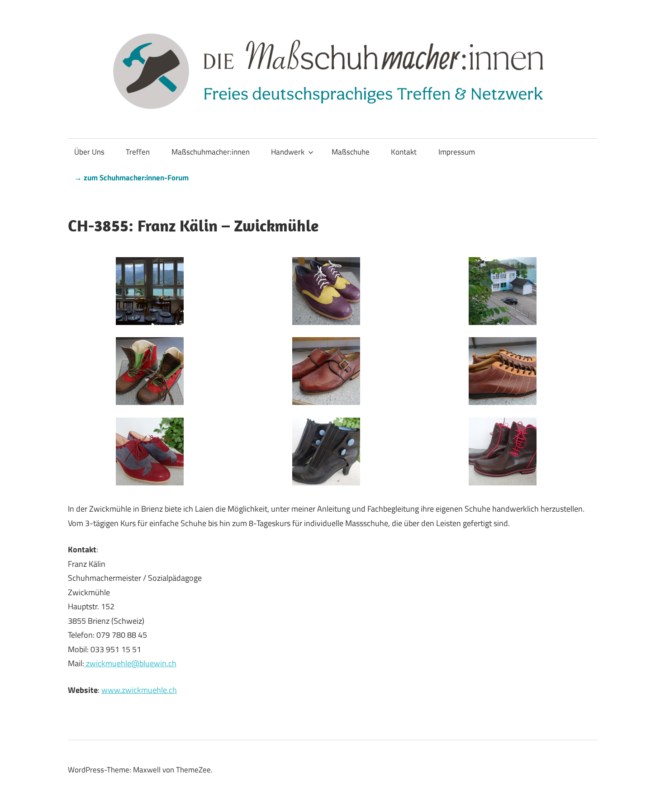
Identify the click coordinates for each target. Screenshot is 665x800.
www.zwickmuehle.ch (139, 690)
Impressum (456, 152)
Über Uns (89, 152)
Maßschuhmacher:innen (210, 152)
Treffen (138, 152)
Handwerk (287, 152)
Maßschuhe (351, 152)
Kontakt (404, 152)
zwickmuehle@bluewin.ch (130, 663)
